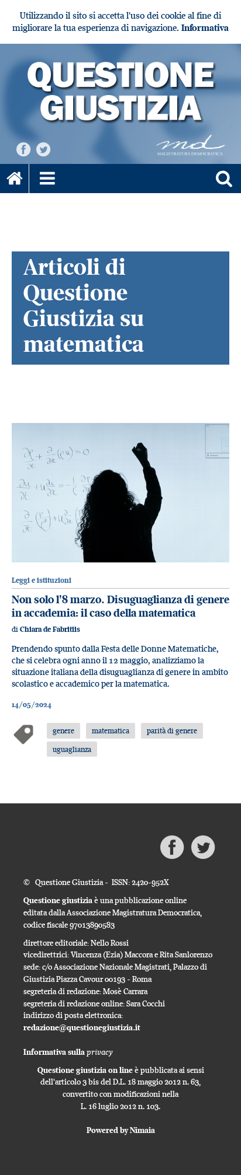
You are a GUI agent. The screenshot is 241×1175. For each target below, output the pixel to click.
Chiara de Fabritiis (50, 629)
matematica (110, 730)
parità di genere (172, 730)
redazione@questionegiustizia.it (81, 1027)
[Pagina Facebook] (23, 148)
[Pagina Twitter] (43, 148)
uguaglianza (72, 749)
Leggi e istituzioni (41, 580)
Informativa (205, 27)
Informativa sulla (68, 1052)
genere (63, 730)
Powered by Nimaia (121, 1130)
